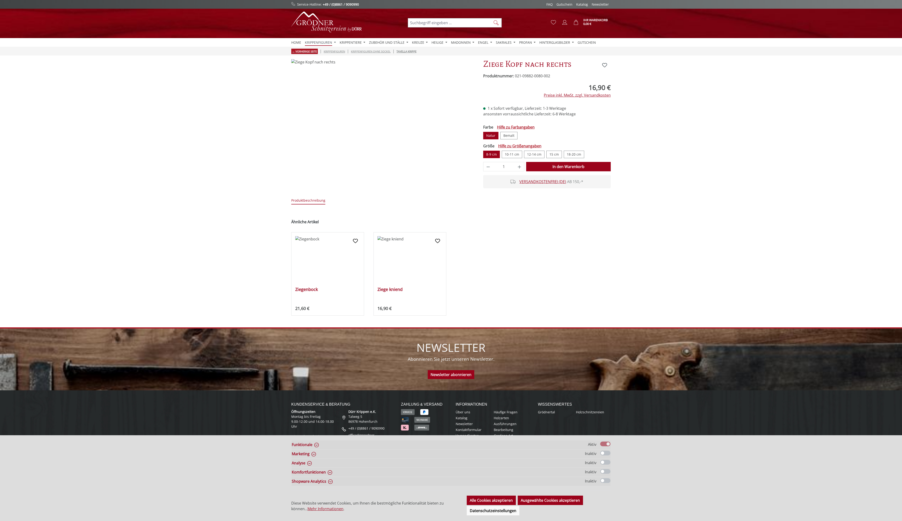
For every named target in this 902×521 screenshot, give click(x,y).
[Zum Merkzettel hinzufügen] (604, 65)
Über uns (463, 412)
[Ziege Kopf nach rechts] (382, 109)
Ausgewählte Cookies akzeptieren (550, 500)
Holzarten (501, 418)
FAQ (549, 4)
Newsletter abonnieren (451, 374)
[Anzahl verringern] (488, 166)
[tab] (308, 200)
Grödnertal (546, 412)
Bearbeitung (503, 429)
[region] (382, 109)
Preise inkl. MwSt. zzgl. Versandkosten (577, 95)
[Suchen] (496, 22)
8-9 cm (491, 154)
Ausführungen (505, 424)
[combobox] (449, 22)
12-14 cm (534, 154)
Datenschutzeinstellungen (493, 510)
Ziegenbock (306, 289)
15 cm (554, 154)
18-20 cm (574, 154)
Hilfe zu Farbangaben (516, 127)
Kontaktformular (469, 429)
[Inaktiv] (605, 453)
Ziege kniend (390, 289)
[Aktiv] (605, 444)
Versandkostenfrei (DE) (542, 181)
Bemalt (508, 135)
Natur (490, 135)
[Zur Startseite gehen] (326, 22)
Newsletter (600, 4)
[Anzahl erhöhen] (520, 166)
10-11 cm (512, 154)
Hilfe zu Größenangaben (519, 146)
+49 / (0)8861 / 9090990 (341, 4)
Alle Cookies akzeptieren (491, 500)
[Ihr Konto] (564, 22)
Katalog (582, 4)
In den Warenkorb (568, 166)
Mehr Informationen (325, 508)
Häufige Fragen (505, 412)
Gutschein (564, 4)
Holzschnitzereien (590, 412)
